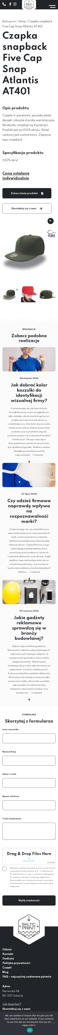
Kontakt (7, 954)
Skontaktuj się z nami (23, 208)
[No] (54, 1023)
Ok (29, 1030)
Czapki (7, 967)
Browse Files (29, 861)
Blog (5, 972)
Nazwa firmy (9, 752)
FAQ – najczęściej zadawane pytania (26, 976)
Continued (38, 455)
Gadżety (8, 958)
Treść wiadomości (11, 819)
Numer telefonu (10, 796)
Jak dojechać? (11, 1004)
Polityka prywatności (16, 963)
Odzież (7, 949)
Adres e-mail (9, 774)
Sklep (22, 21)
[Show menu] (52, 6)
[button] (51, 221)
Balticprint (9, 21)
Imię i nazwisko (10, 730)
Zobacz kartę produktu (24, 193)
